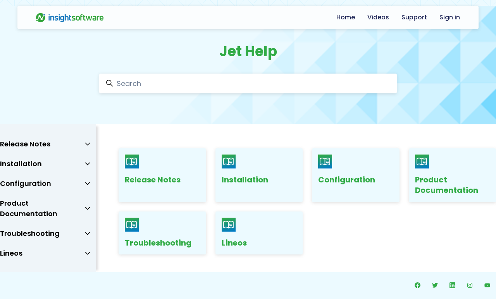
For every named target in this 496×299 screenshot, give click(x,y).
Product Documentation (446, 185)
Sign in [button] (449, 17)
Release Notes (153, 179)
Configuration (346, 179)
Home (345, 17)
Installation (245, 179)
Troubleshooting (158, 242)
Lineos (234, 242)
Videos (378, 17)
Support (414, 17)
